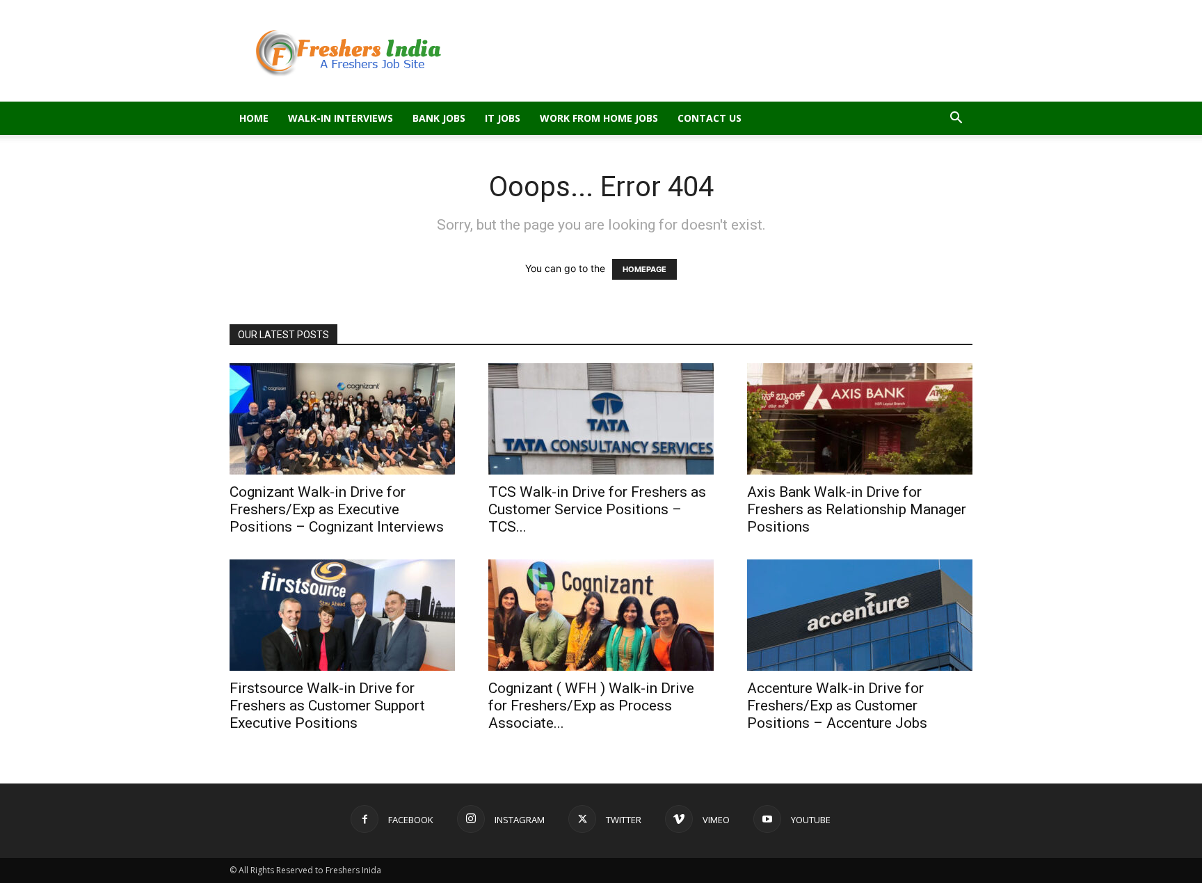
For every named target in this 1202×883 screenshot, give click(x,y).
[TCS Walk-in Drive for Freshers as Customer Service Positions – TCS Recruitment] (601, 419)
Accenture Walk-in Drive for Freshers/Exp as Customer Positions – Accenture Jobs (837, 705)
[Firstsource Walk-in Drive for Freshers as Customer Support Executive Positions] (342, 615)
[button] (955, 119)
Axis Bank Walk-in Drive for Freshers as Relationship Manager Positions (856, 509)
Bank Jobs (438, 118)
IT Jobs (502, 118)
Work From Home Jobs (599, 118)
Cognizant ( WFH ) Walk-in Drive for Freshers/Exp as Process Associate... (591, 705)
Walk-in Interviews (340, 118)
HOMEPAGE (644, 269)
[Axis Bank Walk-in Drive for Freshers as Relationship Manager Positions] (859, 419)
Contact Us (710, 118)
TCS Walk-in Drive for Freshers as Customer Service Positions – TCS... (597, 509)
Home (254, 118)
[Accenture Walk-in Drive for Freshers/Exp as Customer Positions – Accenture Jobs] (859, 615)
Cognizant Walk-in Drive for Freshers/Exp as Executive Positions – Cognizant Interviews (337, 509)
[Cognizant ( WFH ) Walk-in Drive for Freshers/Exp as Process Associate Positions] (601, 615)
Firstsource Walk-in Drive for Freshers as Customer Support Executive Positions (327, 705)
